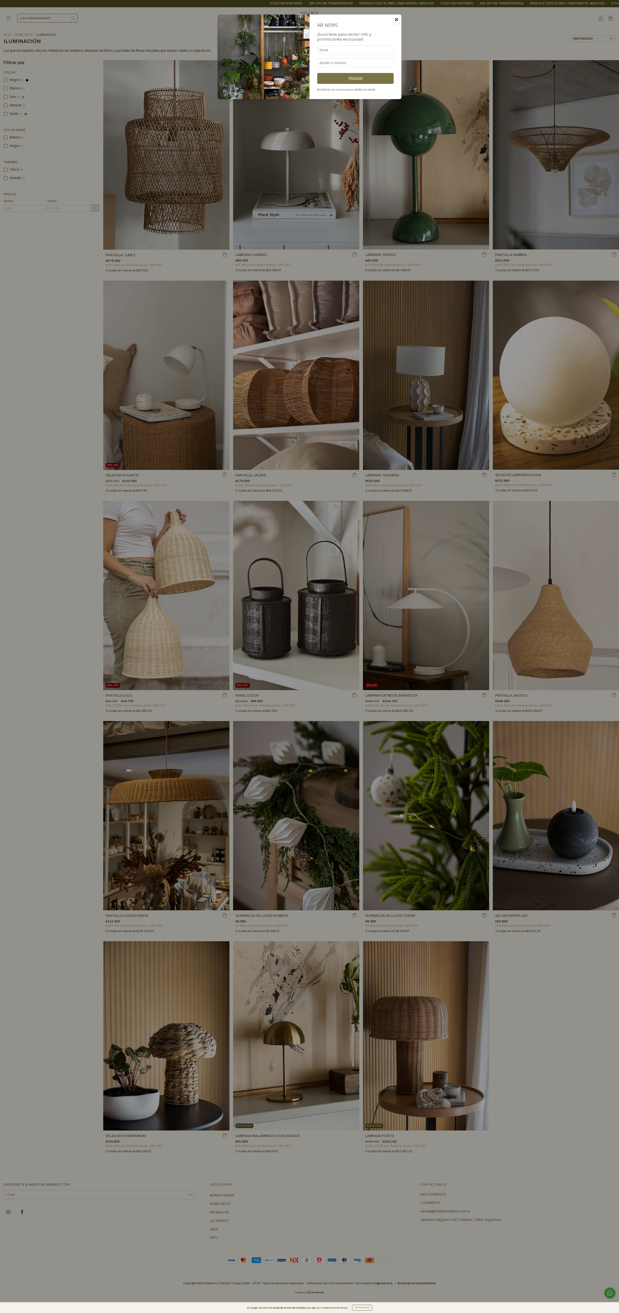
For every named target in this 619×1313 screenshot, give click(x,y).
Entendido (362, 1307)
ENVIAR (355, 78)
